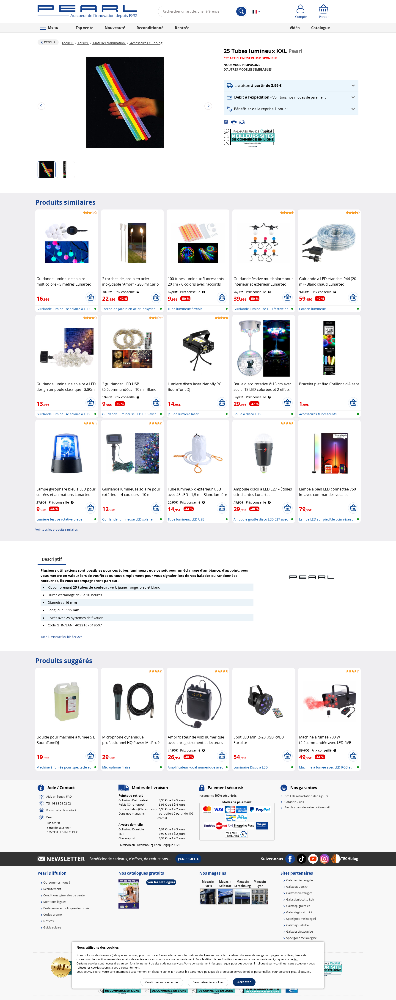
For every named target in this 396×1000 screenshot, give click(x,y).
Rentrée (182, 27)
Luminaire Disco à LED (251, 767)
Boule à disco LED (247, 414)
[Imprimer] (235, 121)
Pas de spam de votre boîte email (307, 807)
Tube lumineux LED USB (186, 519)
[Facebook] (227, 121)
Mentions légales (54, 902)
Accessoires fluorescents (318, 414)
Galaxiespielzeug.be (299, 931)
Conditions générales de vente (64, 895)
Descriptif (52, 559)
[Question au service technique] (243, 121)
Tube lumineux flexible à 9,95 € (61, 637)
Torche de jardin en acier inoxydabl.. (130, 309)
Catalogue (320, 27)
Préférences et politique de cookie (66, 908)
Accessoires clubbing (145, 43)
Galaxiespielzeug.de (299, 880)
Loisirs (83, 43)
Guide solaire (52, 927)
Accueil (68, 43)
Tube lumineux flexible (185, 309)
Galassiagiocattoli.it (299, 912)
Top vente (84, 27)
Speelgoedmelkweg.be (301, 938)
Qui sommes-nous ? (56, 882)
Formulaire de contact (61, 810)
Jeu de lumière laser (183, 414)
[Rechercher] (241, 11)
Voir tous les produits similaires (56, 529)
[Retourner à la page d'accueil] (87, 12)
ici (308, 971)
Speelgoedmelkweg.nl (301, 919)
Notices (48, 921)
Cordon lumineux (312, 309)
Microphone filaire (116, 767)
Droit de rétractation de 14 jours (306, 796)
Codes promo (52, 914)
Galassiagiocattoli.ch (300, 899)
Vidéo (295, 27)
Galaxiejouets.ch (297, 886)
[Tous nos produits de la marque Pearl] (311, 574)
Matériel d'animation (109, 43)
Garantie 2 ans (294, 802)
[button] (291, 85)
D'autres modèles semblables (248, 69)
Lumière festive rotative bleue (59, 519)
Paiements (217, 795)
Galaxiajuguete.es (298, 906)
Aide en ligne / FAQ (59, 797)
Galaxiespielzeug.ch (299, 893)
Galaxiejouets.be (297, 925)
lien (296, 959)
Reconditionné (150, 27)
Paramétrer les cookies (207, 982)
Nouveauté (115, 27)
